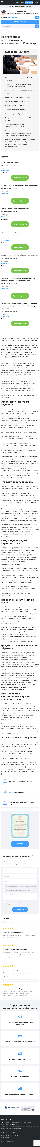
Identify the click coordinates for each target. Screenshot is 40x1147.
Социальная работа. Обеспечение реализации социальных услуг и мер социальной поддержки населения (19, 306)
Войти (37, 2)
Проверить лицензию (20, 844)
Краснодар (20, 2)
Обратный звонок (20, 21)
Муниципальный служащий (11, 232)
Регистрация (29, 2)
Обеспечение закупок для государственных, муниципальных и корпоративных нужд (18, 279)
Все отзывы (4, 922)
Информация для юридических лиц (21, 803)
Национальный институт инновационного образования (22, 12)
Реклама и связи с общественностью (15, 208)
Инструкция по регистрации (20, 781)
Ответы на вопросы (16, 792)
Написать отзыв (13, 922)
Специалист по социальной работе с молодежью (19, 255)
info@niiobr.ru (8, 1141)
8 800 (9, 17)
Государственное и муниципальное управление (19, 185)
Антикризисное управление (11, 162)
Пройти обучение (20, 177)
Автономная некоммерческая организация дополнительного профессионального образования (19, 1125)
